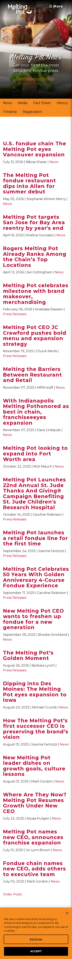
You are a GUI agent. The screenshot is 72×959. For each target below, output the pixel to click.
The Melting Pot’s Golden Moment (28, 655)
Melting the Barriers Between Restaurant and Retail (32, 374)
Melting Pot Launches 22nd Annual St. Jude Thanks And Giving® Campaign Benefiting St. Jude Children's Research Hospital (34, 493)
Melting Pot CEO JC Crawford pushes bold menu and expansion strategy (34, 335)
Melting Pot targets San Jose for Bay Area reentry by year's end (34, 222)
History (62, 103)
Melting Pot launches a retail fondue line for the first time (35, 538)
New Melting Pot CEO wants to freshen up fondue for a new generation (33, 619)
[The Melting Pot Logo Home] (20, 9)
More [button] (57, 6)
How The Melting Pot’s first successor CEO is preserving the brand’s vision (35, 728)
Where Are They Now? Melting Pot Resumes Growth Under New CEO (34, 803)
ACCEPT (36, 951)
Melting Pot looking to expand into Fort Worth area (35, 453)
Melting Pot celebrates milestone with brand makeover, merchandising (35, 293)
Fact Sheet (42, 103)
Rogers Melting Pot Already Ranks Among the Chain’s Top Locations (34, 256)
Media (22, 103)
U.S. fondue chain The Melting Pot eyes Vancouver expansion (34, 149)
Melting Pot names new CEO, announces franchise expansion (33, 837)
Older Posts (12, 894)
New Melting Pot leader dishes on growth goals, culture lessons (34, 766)
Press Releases (14, 314)
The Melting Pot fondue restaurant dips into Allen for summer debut (29, 183)
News (7, 103)
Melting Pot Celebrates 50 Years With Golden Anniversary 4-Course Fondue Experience (36, 577)
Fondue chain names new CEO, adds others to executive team (34, 868)
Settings (36, 939)
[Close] (67, 913)
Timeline (10, 112)
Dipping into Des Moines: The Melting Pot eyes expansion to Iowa (35, 691)
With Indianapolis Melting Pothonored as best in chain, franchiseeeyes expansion (36, 412)
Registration (32, 112)
